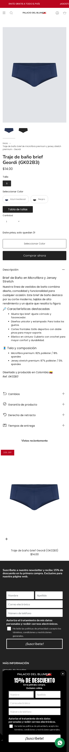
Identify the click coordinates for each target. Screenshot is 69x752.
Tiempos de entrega (21, 426)
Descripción (10, 270)
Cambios (13, 394)
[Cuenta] (57, 13)
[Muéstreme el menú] (5, 12)
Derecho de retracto (21, 415)
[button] (63, 673)
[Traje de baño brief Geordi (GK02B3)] (34, 497)
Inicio (5, 143)
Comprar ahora (34, 256)
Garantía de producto (22, 405)
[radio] (7, 184)
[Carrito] (64, 13)
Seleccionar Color (13, 191)
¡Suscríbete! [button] (34, 738)
